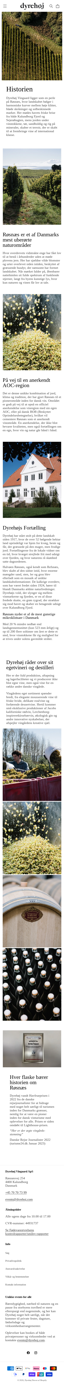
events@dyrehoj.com (19, 1199)
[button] (5, 6)
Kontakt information (15, 1284)
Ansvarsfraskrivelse (15, 1269)
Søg (7, 1253)
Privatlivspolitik (13, 1261)
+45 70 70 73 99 (16, 1192)
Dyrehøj (28, 1380)
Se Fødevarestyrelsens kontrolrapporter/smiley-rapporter (27, 1232)
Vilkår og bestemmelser (17, 1276)
